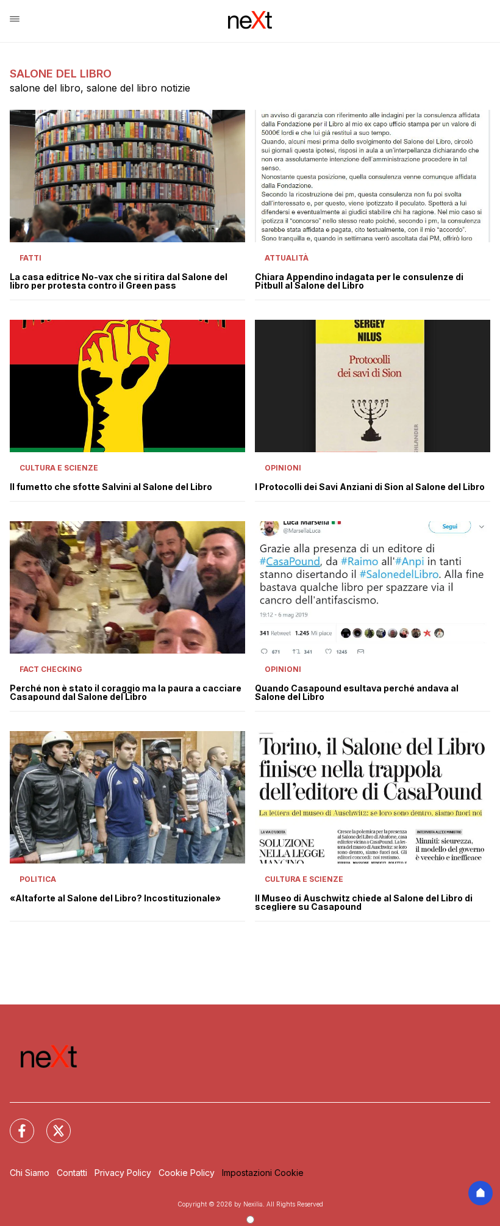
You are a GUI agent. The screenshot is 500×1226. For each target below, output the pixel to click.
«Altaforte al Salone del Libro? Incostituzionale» (115, 898)
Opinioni (283, 467)
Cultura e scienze (59, 467)
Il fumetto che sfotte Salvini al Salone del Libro (111, 487)
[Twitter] (51, 1123)
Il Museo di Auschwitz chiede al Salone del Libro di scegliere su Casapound (364, 902)
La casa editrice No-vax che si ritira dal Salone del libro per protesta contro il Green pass (118, 281)
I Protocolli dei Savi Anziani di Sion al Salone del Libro (370, 487)
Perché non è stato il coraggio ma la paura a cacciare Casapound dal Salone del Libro (125, 692)
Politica (38, 879)
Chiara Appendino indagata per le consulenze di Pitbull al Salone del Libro (359, 281)
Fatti (30, 257)
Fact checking (51, 669)
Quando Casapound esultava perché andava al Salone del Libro (357, 692)
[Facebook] (15, 1123)
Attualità (287, 257)
